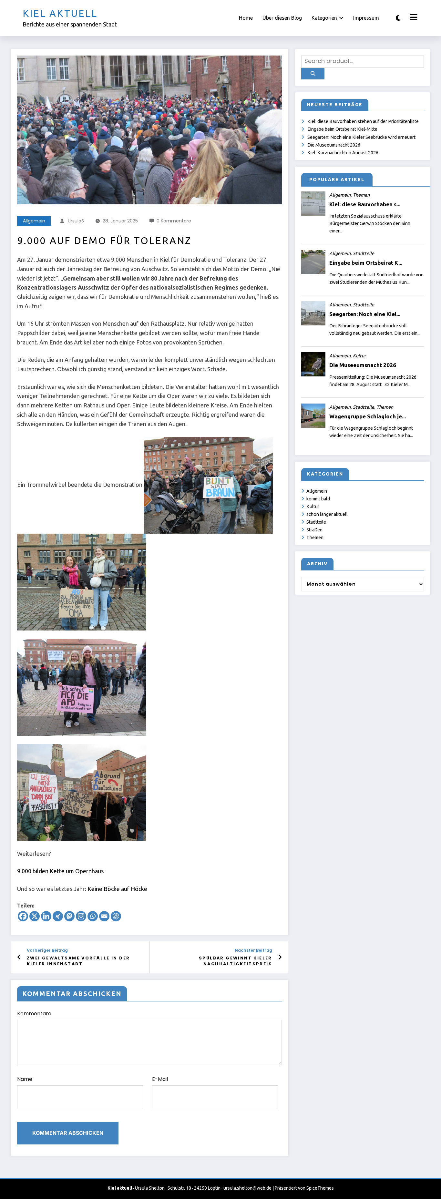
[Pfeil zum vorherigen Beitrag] (19, 957)
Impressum (366, 18)
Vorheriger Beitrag (47, 950)
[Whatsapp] (92, 916)
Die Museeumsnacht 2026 (333, 145)
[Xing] (58, 916)
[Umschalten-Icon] (413, 18)
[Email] (104, 916)
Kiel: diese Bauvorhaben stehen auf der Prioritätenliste (363, 121)
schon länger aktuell (327, 514)
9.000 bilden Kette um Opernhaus (60, 871)
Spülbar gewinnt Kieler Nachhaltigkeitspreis (235, 961)
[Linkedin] (46, 916)
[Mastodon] (69, 916)
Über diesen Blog (282, 18)
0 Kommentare (174, 221)
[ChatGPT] (116, 916)
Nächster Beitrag (253, 950)
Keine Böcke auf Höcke (117, 889)
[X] (34, 916)
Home (246, 18)
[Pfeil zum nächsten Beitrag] (280, 957)
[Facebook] (23, 916)
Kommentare (34, 1013)
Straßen (314, 529)
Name (24, 1079)
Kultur (312, 506)
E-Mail (160, 1079)
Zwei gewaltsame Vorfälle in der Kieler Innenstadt (78, 961)
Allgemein (34, 221)
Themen (314, 537)
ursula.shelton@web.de (247, 1188)
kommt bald (318, 498)
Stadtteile (316, 522)
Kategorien (324, 18)
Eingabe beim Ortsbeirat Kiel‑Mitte (342, 129)
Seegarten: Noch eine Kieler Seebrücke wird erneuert (361, 137)
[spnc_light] (398, 18)
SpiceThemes (320, 1188)
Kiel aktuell (60, 13)
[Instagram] (81, 916)
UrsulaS (76, 221)
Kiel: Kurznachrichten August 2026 (342, 152)
